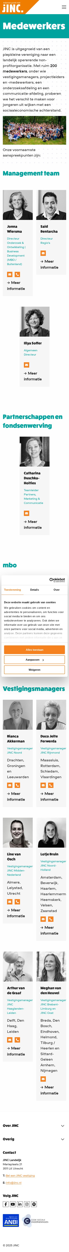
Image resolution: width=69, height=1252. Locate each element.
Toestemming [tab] (12, 589)
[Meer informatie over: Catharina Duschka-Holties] (35, 452)
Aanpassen (32, 659)
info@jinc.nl (13, 1183)
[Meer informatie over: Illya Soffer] (35, 322)
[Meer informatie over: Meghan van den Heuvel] (51, 966)
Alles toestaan (34, 649)
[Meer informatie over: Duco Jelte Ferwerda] (51, 715)
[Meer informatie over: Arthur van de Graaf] (18, 966)
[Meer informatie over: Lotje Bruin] (51, 833)
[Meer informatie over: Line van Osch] (18, 833)
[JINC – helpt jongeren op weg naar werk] (28, 7)
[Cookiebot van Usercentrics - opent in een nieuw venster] (49, 580)
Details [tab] (34, 589)
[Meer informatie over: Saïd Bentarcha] (51, 205)
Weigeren (34, 669)
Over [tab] (57, 589)
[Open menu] (62, 7)
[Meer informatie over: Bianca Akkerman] (18, 715)
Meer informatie (17, 286)
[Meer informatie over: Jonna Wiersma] (18, 205)
